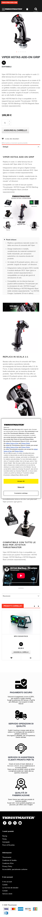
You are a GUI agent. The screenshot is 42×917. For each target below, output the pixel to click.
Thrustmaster (6, 857)
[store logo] (13, 9)
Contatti (5, 891)
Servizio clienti (13, 766)
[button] (17, 52)
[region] (21, 458)
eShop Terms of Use (12, 443)
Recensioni (6, 596)
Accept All (21, 481)
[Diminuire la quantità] (9, 124)
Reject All (21, 487)
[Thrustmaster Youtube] (20, 823)
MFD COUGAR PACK (21, 636)
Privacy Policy (25, 443)
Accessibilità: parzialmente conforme (14, 869)
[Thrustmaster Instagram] (10, 823)
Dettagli (5, 147)
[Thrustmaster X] (15, 823)
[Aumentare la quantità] (9, 121)
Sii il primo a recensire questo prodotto (15, 143)
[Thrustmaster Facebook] (4, 823)
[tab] (21, 146)
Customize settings (21, 493)
